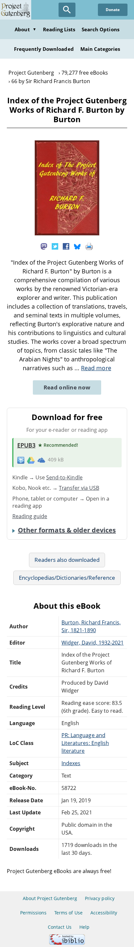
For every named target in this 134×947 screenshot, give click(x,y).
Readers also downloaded (67, 559)
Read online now (67, 387)
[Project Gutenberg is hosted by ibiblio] (67, 943)
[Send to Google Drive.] (31, 460)
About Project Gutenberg (50, 898)
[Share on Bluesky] (77, 245)
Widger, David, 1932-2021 (92, 642)
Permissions (33, 913)
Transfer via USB (79, 487)
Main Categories (100, 49)
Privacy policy (99, 898)
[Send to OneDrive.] (41, 460)
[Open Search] (67, 10)
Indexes (70, 763)
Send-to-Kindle (64, 477)
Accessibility (103, 913)
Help (84, 927)
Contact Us (59, 927)
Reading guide (29, 516)
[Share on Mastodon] (44, 245)
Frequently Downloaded (44, 49)
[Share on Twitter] (55, 245)
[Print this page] (89, 245)
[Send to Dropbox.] (20, 460)
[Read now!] (67, 233)
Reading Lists (59, 29)
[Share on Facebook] (66, 245)
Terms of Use (68, 913)
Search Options (100, 29)
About (25, 29)
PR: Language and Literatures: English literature (85, 743)
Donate (113, 9)
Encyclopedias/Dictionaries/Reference (67, 577)
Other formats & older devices (67, 530)
